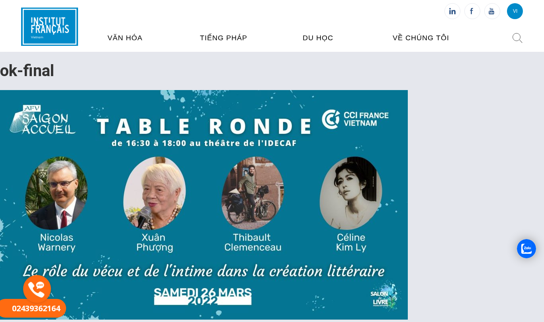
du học (318, 38)
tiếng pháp (223, 38)
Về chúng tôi (421, 38)
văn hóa (125, 38)
